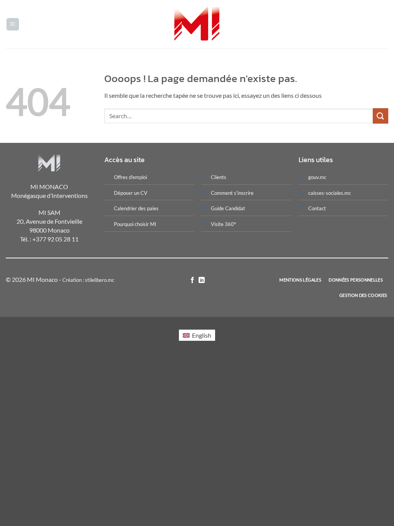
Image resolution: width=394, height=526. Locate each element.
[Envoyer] (380, 115)
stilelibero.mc (99, 280)
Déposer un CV (130, 193)
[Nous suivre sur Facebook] (192, 280)
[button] (13, 24)
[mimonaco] (197, 24)
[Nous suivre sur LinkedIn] (202, 280)
